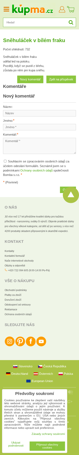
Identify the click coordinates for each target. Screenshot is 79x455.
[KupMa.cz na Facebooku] (31, 345)
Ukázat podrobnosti (15, 444)
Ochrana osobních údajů (18, 314)
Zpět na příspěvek (61, 79)
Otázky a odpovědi (15, 265)
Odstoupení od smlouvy (18, 304)
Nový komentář (30, 79)
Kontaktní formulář (15, 256)
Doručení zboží (13, 299)
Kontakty (9, 251)
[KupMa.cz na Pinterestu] (20, 345)
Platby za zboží (13, 295)
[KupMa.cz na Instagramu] (10, 345)
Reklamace (11, 309)
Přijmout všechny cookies (47, 446)
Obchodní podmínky (16, 290)
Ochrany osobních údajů (36, 170)
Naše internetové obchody (19, 260)
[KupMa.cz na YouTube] (41, 345)
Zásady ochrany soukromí (48, 433)
